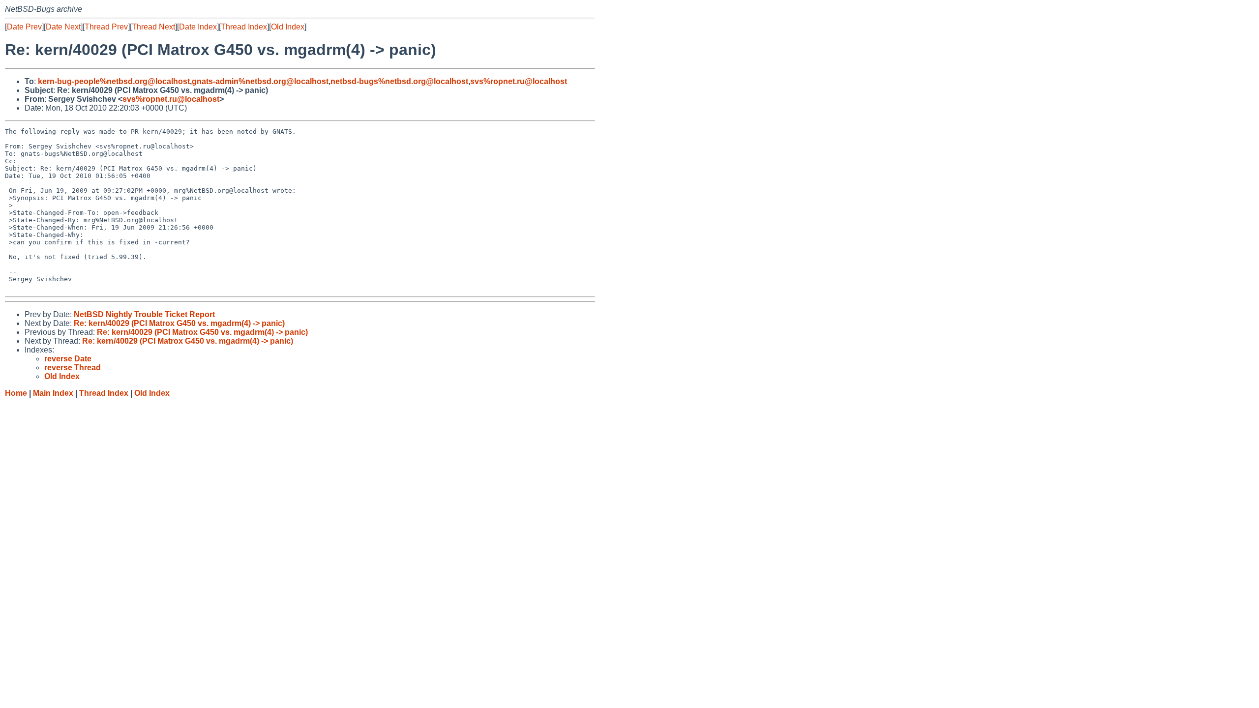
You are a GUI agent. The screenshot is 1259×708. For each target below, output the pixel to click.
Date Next (63, 27)
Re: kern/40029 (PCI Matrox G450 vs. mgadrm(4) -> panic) (179, 323)
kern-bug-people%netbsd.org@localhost (114, 81)
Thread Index (244, 27)
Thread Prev (106, 27)
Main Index (53, 393)
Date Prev (24, 27)
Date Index (198, 27)
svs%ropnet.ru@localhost (518, 81)
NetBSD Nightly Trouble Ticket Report (144, 314)
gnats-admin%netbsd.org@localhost (260, 81)
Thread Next (153, 27)
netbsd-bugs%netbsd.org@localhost (399, 81)
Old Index (287, 27)
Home (16, 393)
